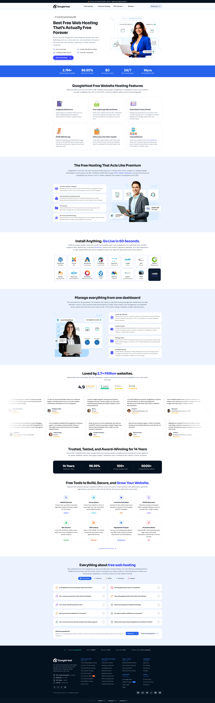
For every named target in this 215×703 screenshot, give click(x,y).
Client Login (125, 684)
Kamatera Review (107, 673)
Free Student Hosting (87, 671)
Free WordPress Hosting (88, 668)
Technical (121, 578)
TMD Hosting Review (108, 676)
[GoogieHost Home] (61, 6)
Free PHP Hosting (86, 673)
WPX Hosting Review (108, 679)
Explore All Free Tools (106, 548)
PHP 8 (116, 173)
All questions (86, 578)
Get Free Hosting (61, 58)
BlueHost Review (106, 671)
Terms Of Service (148, 682)
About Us (146, 663)
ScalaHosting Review (108, 684)
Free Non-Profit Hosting (88, 665)
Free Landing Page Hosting (88, 663)
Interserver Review (107, 663)
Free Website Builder (87, 679)
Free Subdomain (152, 140)
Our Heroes (146, 665)
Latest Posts (84, 684)
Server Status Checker (129, 665)
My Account (155, 6)
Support (132, 578)
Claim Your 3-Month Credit (119, 1)
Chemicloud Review (107, 681)
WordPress (98, 247)
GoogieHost (64, 692)
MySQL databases (125, 173)
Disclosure (146, 684)
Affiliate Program (128, 682)
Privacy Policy (147, 679)
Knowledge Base (127, 679)
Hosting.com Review (108, 665)
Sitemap (145, 671)
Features (98, 578)
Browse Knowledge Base (148, 633)
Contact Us (130, 633)
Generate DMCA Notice (129, 663)
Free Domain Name (87, 676)
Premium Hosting (104, 6)
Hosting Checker (127, 668)
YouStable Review (107, 668)
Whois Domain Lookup (129, 671)
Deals (124, 687)
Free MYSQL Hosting (87, 681)
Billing (110, 578)
